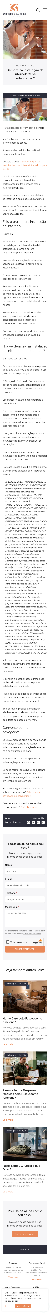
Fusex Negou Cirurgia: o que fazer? (21, 1167)
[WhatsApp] (38, 822)
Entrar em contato (25, 1234)
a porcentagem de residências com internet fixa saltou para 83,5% (25, 165)
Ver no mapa (13, 1277)
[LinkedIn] (33, 822)
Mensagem (11, 907)
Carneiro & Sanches (13, 822)
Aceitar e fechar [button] (23, 1306)
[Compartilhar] (43, 822)
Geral (37, 96)
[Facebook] (28, 822)
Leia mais (8, 1044)
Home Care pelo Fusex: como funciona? (22, 1020)
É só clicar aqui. (29, 807)
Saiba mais (9, 1306)
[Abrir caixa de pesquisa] (38, 10)
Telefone (10, 893)
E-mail (8, 879)
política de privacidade (31, 934)
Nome (8, 865)
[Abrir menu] (45, 10)
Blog (32, 65)
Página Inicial (21, 65)
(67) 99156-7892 (36, 1270)
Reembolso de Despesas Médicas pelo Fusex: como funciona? (20, 1094)
